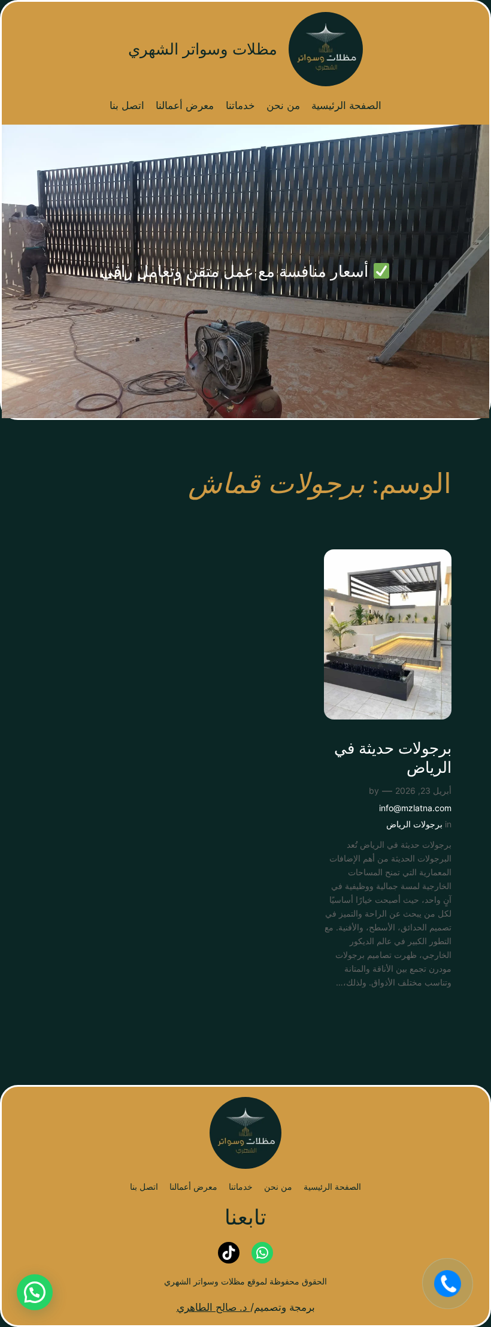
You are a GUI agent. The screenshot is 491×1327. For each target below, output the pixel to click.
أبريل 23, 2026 (423, 790)
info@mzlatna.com (415, 808)
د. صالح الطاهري (213, 1307)
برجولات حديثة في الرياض (392, 758)
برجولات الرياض (414, 824)
